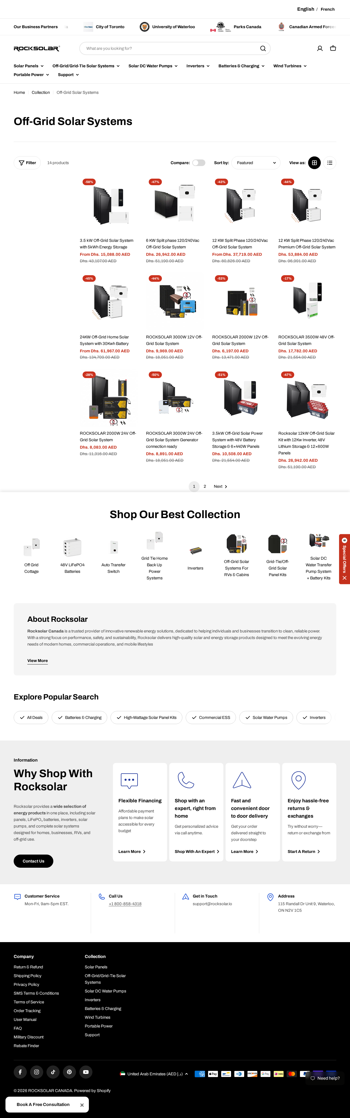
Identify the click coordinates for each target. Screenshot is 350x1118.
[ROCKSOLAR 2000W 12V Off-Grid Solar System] (241, 301)
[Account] (320, 48)
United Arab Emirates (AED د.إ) (155, 1074)
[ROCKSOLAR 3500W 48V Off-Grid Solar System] (307, 301)
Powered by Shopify (92, 1090)
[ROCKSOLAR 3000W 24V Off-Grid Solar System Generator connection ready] (175, 398)
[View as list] (329, 162)
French (328, 9)
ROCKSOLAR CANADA (50, 1090)
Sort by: (221, 163)
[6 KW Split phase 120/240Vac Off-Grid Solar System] (175, 205)
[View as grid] (314, 162)
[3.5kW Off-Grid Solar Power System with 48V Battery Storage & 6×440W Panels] (241, 398)
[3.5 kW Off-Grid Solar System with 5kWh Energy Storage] (109, 205)
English (305, 9)
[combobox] (175, 48)
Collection (41, 92)
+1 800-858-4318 (125, 904)
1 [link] (194, 486)
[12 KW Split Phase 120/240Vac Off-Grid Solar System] (241, 205)
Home (19, 92)
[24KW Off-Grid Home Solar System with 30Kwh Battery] (109, 301)
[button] (344, 559)
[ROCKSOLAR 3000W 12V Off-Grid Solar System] (175, 301)
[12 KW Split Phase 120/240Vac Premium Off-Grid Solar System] (307, 205)
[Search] (263, 48)
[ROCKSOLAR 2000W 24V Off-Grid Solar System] (109, 398)
